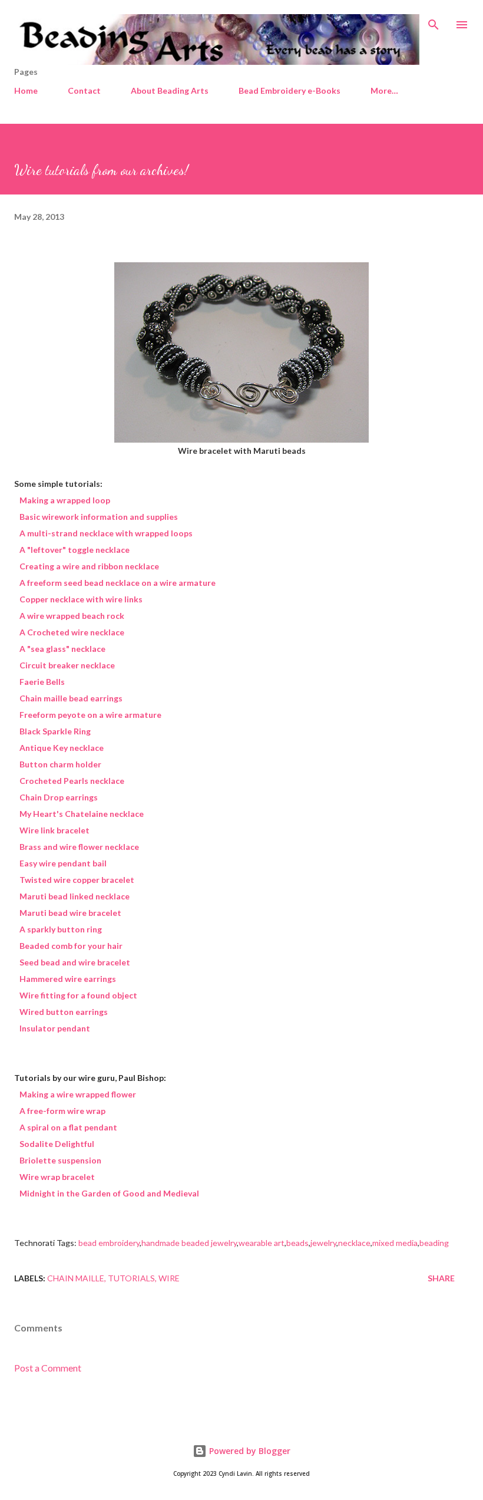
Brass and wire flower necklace (79, 847)
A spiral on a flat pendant (68, 1127)
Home (26, 90)
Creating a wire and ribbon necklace (89, 566)
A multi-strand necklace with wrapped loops (106, 533)
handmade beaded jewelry (189, 1243)
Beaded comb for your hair (71, 946)
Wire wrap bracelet (57, 1177)
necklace (354, 1243)
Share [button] (441, 1278)
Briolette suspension (60, 1160)
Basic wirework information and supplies (98, 517)
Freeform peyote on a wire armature (90, 715)
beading (434, 1243)
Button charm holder (60, 764)
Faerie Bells (42, 682)
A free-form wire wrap (62, 1111)
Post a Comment (47, 1367)
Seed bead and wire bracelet (74, 962)
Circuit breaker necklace (67, 665)
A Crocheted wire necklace (71, 632)
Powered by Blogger (248, 1450)
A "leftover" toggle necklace (74, 550)
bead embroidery (109, 1243)
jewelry (323, 1243)
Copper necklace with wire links (81, 599)
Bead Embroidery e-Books (289, 90)
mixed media (395, 1243)
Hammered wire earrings (67, 979)
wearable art (261, 1243)
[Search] (433, 21)
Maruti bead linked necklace (74, 896)
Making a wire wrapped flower (77, 1094)
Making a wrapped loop (64, 500)
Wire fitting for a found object (78, 995)
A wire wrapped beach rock (71, 616)
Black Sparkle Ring (55, 731)
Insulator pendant (54, 1028)
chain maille (75, 1278)
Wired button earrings (63, 1012)
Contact (84, 90)
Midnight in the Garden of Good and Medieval (109, 1193)
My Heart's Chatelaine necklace (81, 814)
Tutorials (131, 1278)
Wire (169, 1278)
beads (297, 1243)
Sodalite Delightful (56, 1144)
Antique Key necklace (61, 748)
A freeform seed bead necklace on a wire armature (117, 583)
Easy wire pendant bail (63, 863)
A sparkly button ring (60, 929)
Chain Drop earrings (58, 797)
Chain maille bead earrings (71, 698)
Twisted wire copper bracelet (76, 880)
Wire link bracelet (54, 830)
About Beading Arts (170, 90)
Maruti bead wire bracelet (70, 913)
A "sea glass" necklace (62, 649)
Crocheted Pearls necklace (71, 781)
